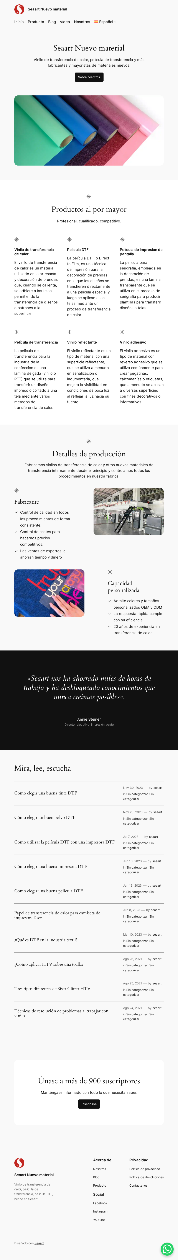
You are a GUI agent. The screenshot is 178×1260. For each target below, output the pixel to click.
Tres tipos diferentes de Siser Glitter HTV (52, 988)
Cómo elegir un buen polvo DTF (44, 817)
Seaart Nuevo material (47, 9)
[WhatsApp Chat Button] (167, 1249)
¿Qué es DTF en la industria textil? (45, 940)
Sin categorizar (137, 794)
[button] (105, 22)
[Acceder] (141, 22)
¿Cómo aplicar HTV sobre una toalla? (49, 964)
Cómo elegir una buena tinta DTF (45, 793)
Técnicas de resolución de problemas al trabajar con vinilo (61, 1013)
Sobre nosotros (89, 77)
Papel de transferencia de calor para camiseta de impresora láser (57, 915)
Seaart (39, 1243)
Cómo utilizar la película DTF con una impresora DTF (64, 842)
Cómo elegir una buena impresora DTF (50, 866)
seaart (157, 787)
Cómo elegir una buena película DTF (48, 891)
